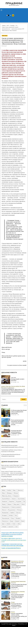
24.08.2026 (14, 568)
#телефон (18, 518)
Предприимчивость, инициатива (18, 591)
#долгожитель (21, 498)
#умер (11, 521)
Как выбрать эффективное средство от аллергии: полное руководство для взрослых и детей (13, 540)
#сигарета (4, 515)
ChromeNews (21, 624)
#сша (12, 518)
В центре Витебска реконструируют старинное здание (16, 422)
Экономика (21, 561)
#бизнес (16, 493)
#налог (23, 504)
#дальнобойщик (6, 498)
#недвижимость (5, 507)
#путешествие (5, 512)
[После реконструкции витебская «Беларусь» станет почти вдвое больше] (5, 412)
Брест (3, 524)
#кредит (10, 504)
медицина (10, 526)
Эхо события (22, 386)
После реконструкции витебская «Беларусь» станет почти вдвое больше (17, 412)
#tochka (9, 490)
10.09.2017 (5, 46)
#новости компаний (16, 507)
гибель (18, 524)
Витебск (8, 524)
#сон (16, 515)
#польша (19, 510)
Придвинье (14, 3)
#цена (22, 521)
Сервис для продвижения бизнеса (11, 548)
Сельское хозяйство (15, 386)
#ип (24, 501)
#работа (12, 512)
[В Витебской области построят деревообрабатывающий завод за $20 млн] (5, 432)
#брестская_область (6, 496)
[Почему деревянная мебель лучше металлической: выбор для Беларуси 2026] (5, 615)
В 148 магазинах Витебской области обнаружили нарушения (10, 455)
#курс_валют (17, 504)
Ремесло (13, 611)
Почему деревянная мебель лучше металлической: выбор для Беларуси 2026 (19, 615)
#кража (4, 504)
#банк (3, 493)
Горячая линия (22, 581)
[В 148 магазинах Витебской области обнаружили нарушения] (5, 585)
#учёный (17, 521)
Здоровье (13, 571)
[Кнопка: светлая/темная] (8, 15)
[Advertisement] (20, 15)
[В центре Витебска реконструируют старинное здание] (5, 422)
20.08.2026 (14, 425)
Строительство (14, 593)
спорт (16, 526)
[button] (1, 10)
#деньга (14, 498)
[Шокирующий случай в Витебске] (5, 379)
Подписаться (13, 15)
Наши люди (4, 35)
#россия (18, 512)
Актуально (3, 386)
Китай (14, 524)
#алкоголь (20, 490)
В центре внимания (15, 581)
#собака (11, 515)
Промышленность (14, 561)
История (13, 602)
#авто (14, 490)
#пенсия (4, 510)
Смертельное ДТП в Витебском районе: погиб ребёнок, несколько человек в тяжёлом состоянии (12, 534)
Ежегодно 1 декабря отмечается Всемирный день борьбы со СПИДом (12, 467)
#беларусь (9, 493)
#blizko (3, 490)
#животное (4, 501)
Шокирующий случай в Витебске (17, 379)
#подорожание (11, 510)
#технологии (5, 521)
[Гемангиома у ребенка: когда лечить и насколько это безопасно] (5, 574)
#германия (15, 496)
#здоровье (18, 501)
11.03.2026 (14, 382)
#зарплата (11, 501)
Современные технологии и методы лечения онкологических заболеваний (12, 544)
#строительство (5, 518)
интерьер (4, 526)
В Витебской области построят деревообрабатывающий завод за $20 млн (18, 432)
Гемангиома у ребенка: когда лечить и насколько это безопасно (18, 575)
